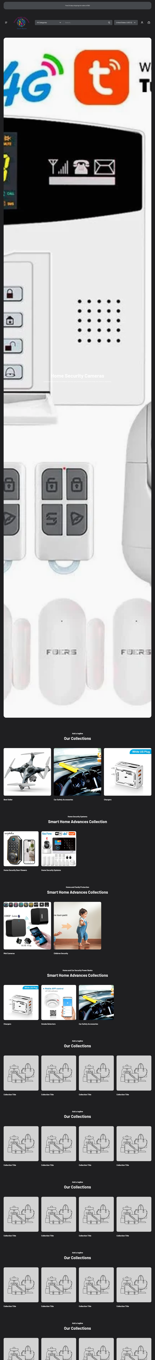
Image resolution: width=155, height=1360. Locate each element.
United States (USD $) (124, 23)
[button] (148, 22)
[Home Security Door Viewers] (21, 851)
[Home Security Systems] (58, 851)
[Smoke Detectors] (58, 1005)
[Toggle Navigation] (6, 22)
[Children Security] (77, 928)
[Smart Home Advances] (21, 22)
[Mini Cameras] (27, 928)
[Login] (142, 22)
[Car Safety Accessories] (77, 774)
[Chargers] (127, 774)
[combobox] (87, 22)
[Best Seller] (27, 774)
